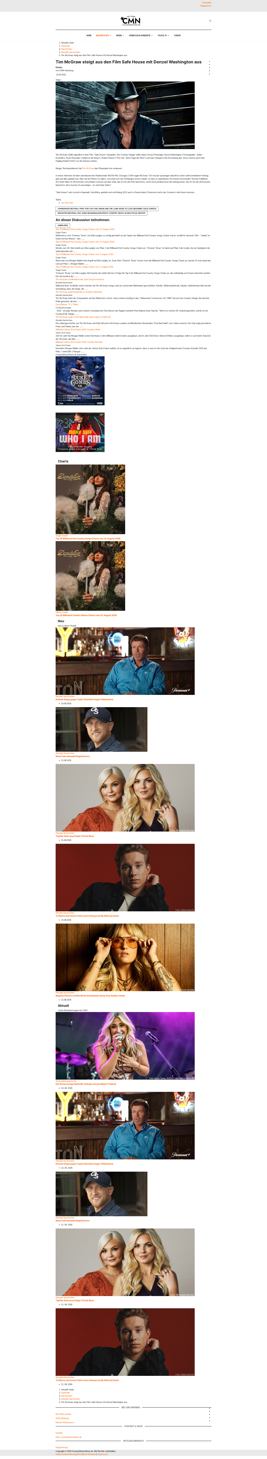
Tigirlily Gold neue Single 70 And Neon (75, 836)
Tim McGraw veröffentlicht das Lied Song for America (80, 279)
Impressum (102, 1454)
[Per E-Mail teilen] (67, 80)
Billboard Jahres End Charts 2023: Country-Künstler (79, 342)
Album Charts (62, 612)
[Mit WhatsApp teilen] (64, 80)
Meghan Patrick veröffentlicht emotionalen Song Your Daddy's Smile (90, 995)
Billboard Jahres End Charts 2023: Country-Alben (78, 329)
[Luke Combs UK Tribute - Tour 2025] (80, 380)
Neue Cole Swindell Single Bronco (73, 756)
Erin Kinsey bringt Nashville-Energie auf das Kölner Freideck (86, 1084)
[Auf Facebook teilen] (62, 80)
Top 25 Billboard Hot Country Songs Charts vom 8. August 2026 (84, 254)
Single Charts (62, 535)
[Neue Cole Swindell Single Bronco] (101, 729)
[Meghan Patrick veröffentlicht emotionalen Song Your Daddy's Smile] (125, 957)
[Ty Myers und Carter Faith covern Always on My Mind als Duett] (125, 877)
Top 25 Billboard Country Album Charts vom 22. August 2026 (86, 615)
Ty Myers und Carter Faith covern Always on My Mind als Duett (87, 916)
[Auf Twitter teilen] (63, 80)
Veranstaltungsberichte (66, 1081)
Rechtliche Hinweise (86, 1454)
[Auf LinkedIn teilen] (66, 80)
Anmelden (63, 225)
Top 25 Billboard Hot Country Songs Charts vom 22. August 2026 (85, 229)
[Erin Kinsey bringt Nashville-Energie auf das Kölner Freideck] (125, 1045)
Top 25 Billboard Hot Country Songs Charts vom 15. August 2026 (85, 242)
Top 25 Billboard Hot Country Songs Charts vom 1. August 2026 (84, 267)
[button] (104, 35)
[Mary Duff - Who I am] (80, 432)
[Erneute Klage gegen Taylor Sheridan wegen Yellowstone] (125, 661)
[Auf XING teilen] (65, 80)
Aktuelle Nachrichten (65, 696)
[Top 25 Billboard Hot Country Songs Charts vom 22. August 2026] (90, 499)
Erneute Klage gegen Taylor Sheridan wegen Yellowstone (84, 699)
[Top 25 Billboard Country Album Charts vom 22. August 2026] (90, 576)
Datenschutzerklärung (66, 1454)
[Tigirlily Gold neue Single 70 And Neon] (125, 797)
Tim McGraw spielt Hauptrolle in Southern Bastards (79, 292)
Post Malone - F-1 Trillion (67, 304)
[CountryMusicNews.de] (131, 20)
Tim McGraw (88, 168)
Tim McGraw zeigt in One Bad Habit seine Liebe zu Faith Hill (83, 317)
